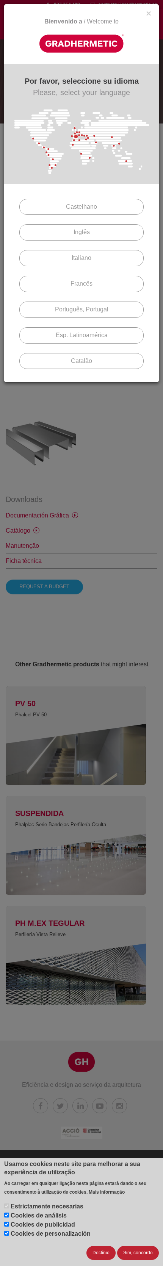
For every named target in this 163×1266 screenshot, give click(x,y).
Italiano (81, 258)
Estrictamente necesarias (47, 1206)
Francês (81, 283)
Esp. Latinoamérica (82, 335)
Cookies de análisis (39, 1215)
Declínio (101, 1252)
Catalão (81, 361)
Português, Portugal (81, 309)
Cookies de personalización (51, 1233)
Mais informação (107, 1192)
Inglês (82, 232)
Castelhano (81, 206)
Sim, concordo (138, 1252)
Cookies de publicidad (43, 1224)
